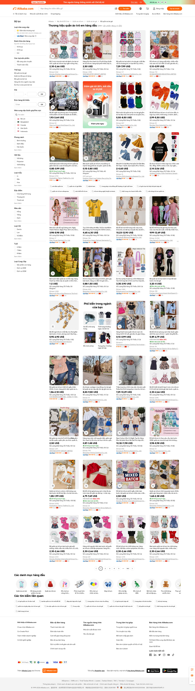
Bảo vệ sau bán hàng (57, 640)
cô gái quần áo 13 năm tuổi (26, 601)
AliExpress (65, 681)
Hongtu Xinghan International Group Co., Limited (64, 74)
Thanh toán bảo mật (57, 627)
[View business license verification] (118, 687)
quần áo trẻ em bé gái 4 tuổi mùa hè (121, 606)
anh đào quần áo (57, 186)
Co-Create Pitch (23, 631)
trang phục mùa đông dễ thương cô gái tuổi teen (117, 186)
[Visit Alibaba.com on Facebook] (150, 654)
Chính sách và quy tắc (58, 649)
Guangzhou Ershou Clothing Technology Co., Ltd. (131, 344)
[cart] (148, 9)
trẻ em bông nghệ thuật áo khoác (104, 191)
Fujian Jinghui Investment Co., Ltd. (95, 400)
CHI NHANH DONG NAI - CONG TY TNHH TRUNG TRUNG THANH (64, 397)
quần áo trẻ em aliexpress (60, 191)
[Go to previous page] (96, 569)
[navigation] (30, 295)
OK (42, 94)
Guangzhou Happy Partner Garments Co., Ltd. (97, 240)
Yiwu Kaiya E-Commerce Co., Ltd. (161, 240)
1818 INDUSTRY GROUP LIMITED (94, 74)
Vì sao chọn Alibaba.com (25, 627)
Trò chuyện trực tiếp (123, 631)
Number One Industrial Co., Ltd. (161, 125)
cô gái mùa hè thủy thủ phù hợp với (150, 186)
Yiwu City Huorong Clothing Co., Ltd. (129, 74)
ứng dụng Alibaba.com (135, 671)
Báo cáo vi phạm (122, 649)
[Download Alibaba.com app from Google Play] (170, 670)
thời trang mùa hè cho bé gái (166, 606)
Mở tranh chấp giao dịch (124, 636)
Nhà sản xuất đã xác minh (92, 630)
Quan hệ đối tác (154, 646)
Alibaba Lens (26, 671)
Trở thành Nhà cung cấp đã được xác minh (162, 641)
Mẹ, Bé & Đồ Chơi (63, 21)
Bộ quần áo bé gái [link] (106, 21)
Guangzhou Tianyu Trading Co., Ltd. (61, 178)
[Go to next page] (132, 569)
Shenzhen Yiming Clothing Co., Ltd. (95, 291)
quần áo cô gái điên (75, 186)
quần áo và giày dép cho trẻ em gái (29, 606)
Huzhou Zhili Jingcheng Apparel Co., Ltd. (130, 176)
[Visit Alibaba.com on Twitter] (159, 654)
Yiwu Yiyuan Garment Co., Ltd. (59, 240)
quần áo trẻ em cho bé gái (94, 606)
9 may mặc (76, 606)
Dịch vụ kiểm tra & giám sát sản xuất (62, 644)
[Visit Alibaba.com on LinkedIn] (155, 654)
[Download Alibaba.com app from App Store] (153, 670)
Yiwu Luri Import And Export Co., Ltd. (62, 125)
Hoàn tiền (119, 640)
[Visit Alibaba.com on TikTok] (173, 654)
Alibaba (51, 21)
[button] (116, 8)
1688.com (74, 681)
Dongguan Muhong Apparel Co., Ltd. (129, 237)
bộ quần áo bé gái (144, 606)
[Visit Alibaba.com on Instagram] (164, 654)
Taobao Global (107, 681)
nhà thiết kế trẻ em (81, 191)
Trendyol (121, 681)
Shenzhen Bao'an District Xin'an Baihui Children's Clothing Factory (164, 349)
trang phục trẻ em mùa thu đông (98, 601)
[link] (192, 669)
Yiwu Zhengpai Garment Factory (60, 342)
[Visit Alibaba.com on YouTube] (168, 654)
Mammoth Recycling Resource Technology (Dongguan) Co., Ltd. (64, 293)
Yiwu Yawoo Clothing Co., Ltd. (126, 125)
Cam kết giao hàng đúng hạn (60, 636)
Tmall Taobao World (86, 681)
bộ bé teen (91, 186)
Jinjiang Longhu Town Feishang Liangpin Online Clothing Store (164, 173)
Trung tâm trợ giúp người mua (126, 627)
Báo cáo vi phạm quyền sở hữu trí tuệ (129, 644)
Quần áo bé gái (92, 21)
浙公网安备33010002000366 (134, 688)
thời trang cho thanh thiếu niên (132, 191)
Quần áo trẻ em (78, 21)
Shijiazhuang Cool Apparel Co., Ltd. (128, 291)
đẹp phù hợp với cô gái (74, 601)
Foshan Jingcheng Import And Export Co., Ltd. (164, 293)
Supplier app (100, 671)
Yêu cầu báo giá (88, 634)
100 (128, 568)
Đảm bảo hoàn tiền (57, 631)
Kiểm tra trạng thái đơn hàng (159, 636)
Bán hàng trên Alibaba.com (158, 627)
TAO (115, 681)
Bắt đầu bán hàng (155, 631)
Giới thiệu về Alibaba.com (26, 622)
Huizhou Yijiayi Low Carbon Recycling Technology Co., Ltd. (97, 178)
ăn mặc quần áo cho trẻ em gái (56, 606)
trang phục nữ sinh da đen (143, 601)
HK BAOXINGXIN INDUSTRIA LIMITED (163, 74)
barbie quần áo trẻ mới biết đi (50, 601)
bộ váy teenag (162, 601)
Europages (130, 681)
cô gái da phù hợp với (121, 601)
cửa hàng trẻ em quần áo (156, 191)
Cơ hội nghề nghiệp (24, 640)
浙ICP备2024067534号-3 (155, 688)
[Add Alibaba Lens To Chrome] (49, 670)
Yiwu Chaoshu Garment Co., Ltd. (127, 397)
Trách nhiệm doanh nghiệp (26, 636)
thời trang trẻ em (23, 611)
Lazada (97, 681)
